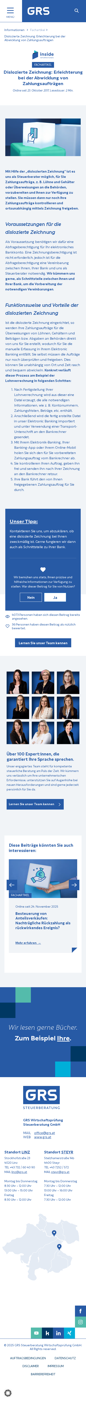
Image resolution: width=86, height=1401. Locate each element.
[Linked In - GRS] (58, 1333)
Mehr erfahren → (28, 943)
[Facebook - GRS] (80, 1311)
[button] (12, 884)
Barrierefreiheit (43, 1374)
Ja (55, 597)
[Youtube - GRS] (36, 1333)
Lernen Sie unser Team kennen (43, 642)
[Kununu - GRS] (47, 1333)
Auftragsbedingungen (28, 1357)
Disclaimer (30, 1366)
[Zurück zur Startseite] (39, 11)
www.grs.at (42, 1137)
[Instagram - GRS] (80, 1322)
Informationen (14, 30)
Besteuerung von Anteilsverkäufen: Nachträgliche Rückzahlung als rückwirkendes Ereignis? (43, 920)
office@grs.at (44, 1133)
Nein (31, 597)
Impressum (56, 1366)
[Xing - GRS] (69, 1333)
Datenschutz (65, 1357)
